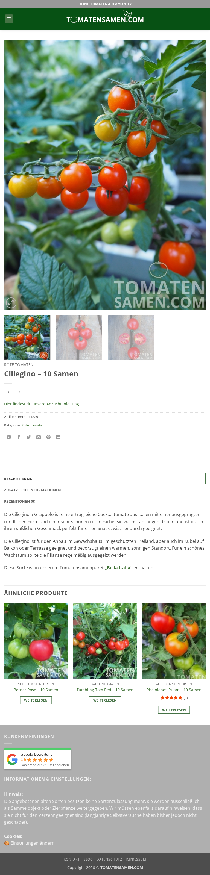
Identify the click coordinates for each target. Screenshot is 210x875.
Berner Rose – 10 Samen (36, 689)
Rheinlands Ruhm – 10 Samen (174, 689)
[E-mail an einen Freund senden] (38, 437)
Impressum (136, 859)
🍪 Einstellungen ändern (29, 843)
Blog (88, 859)
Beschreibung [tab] (18, 478)
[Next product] (9, 392)
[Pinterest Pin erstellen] (48, 437)
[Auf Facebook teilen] (19, 437)
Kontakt (72, 859)
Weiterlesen (36, 700)
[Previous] (15, 175)
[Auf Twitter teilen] (28, 437)
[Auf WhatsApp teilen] (9, 437)
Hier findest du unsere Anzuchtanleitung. (42, 403)
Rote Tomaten (19, 364)
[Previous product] (19, 392)
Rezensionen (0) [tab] (19, 501)
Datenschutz (109, 859)
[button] (9, 18)
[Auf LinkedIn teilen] (58, 437)
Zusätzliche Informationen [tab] (32, 489)
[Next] (195, 175)
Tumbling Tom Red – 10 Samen (105, 689)
